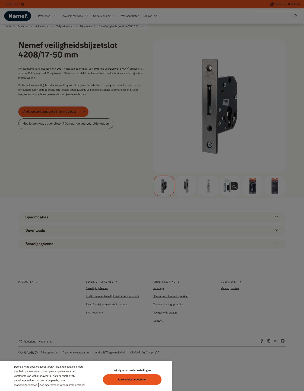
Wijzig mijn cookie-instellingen (132, 370)
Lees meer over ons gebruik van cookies (61, 385)
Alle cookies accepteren (132, 379)
